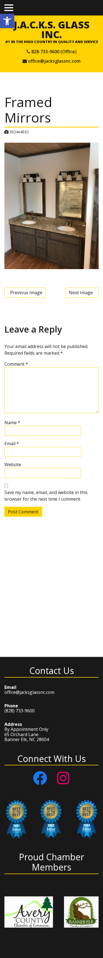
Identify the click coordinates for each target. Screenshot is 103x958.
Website (12, 464)
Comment (16, 364)
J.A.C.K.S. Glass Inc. (52, 29)
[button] (7, 21)
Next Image (81, 293)
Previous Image (26, 293)
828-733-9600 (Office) (54, 52)
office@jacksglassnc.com (54, 61)
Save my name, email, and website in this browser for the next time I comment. (46, 495)
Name (12, 423)
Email (11, 443)
